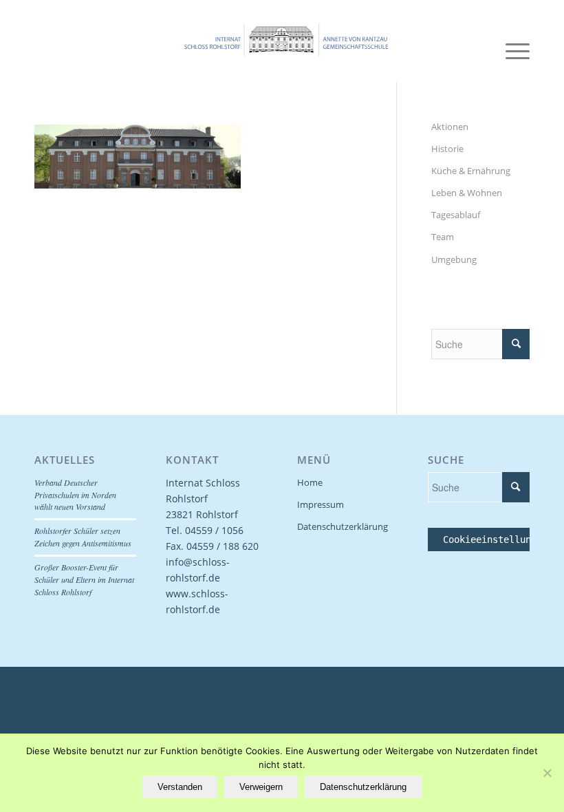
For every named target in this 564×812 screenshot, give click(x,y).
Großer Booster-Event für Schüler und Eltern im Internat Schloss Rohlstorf (84, 579)
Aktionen (449, 126)
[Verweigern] (547, 773)
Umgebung (454, 259)
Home (310, 482)
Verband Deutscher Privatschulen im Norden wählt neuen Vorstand (75, 495)
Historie (447, 148)
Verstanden (180, 787)
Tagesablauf (455, 215)
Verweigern (261, 787)
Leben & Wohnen (466, 192)
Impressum (320, 504)
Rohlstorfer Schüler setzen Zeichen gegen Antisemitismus (82, 536)
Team (442, 237)
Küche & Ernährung (470, 170)
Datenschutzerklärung (342, 526)
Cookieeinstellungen (495, 539)
